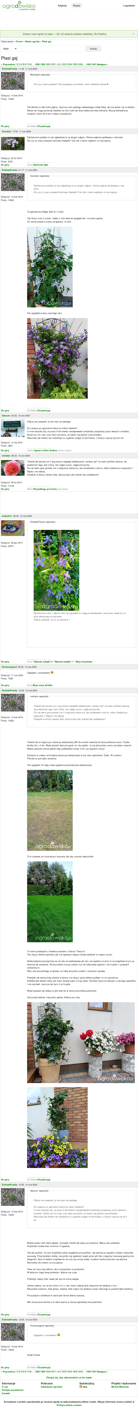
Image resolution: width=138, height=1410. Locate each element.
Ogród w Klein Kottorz (46, 450)
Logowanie (129, 5)
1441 (93, 64)
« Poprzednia (8, 64)
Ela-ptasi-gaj (43, 126)
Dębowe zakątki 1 (64, 661)
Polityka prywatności (13, 1389)
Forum (76, 5)
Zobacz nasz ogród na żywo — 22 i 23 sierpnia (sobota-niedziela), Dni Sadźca (64, 34)
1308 (37, 64)
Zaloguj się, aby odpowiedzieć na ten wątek (69, 1377)
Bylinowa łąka (40, 164)
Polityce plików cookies (69, 1405)
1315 (75, 64)
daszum (6, 415)
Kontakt (6, 1393)
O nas (5, 1386)
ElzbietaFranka (9, 68)
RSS (84, 1386)
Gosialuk (6, 131)
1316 (80, 64)
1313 (64, 64)
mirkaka (6, 455)
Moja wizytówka (83, 661)
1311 (53, 64)
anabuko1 (7, 515)
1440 (88, 64)
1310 (48, 64)
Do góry (5, 126)
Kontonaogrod (9, 666)
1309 (42, 64)
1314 (69, 64)
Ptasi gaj (46, 41)
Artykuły (62, 5)
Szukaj (93, 48)
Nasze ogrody (32, 41)
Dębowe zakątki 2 (43, 661)
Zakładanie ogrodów (51, 1386)
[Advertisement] (69, 20)
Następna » (102, 64)
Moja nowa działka (42, 685)
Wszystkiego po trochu (45, 488)
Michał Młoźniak (120, 1386)
